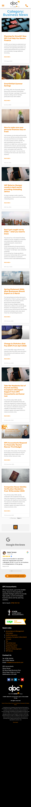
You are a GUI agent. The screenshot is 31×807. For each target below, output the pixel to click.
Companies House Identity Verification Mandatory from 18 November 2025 (15, 489)
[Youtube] (22, 679)
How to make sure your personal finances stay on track (15, 129)
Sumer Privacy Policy (6, 703)
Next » (19, 518)
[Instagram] (12, 679)
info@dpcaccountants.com (15, 662)
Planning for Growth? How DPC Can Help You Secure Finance (15, 38)
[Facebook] (8, 679)
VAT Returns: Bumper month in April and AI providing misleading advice (13, 188)
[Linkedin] (15, 679)
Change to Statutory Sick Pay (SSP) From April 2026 (15, 345)
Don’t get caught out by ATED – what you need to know (14, 232)
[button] (3, 5)
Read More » (7, 56)
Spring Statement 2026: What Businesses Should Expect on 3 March (14, 291)
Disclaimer (23, 703)
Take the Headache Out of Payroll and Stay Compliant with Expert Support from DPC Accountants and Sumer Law (15, 391)
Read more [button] (6, 566)
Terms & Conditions (16, 703)
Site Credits (15, 722)
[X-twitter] (18, 679)
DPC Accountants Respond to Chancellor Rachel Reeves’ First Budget (15, 445)
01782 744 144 (15, 603)
